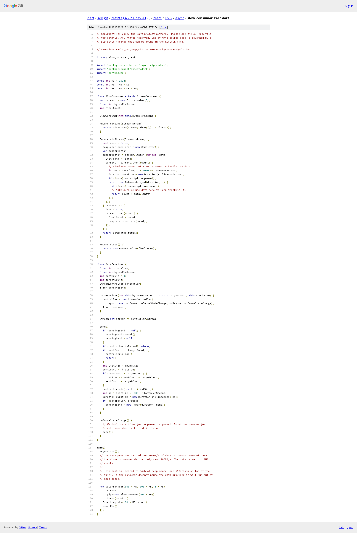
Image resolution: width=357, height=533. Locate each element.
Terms (43, 527)
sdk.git (102, 18)
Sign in (349, 6)
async (179, 18)
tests (157, 18)
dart (90, 18)
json (350, 527)
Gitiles (22, 527)
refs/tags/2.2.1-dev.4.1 (128, 18)
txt (341, 527)
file (164, 27)
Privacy (32, 527)
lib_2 (168, 18)
